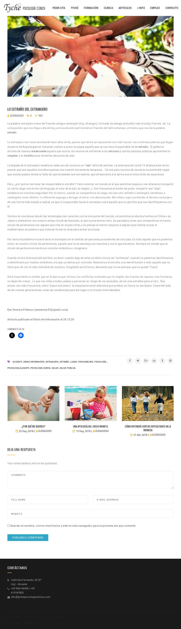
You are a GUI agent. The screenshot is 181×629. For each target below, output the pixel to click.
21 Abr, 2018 (140, 435)
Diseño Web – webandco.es (23, 623)
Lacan (73, 362)
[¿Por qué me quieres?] (33, 403)
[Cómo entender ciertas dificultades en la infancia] (148, 403)
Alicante (17, 362)
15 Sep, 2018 (83, 431)
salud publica (67, 368)
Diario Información (34, 362)
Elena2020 (17, 115)
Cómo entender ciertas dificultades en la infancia (148, 428)
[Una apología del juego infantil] (90, 403)
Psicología (100, 362)
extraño (64, 362)
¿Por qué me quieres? (33, 426)
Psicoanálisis (85, 362)
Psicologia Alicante (18, 368)
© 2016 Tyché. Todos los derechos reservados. (36, 617)
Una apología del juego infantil (90, 426)
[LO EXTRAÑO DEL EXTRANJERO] (90, 56)
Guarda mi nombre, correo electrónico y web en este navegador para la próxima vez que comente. (73, 525)
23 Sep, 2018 (26, 431)
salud (55, 368)
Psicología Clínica (41, 368)
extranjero (52, 362)
